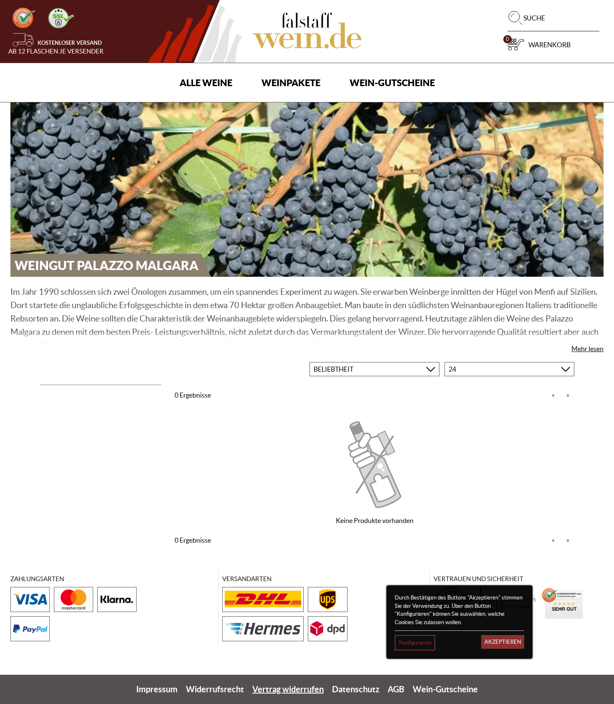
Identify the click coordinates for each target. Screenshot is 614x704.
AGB (396, 689)
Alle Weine (206, 82)
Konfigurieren (415, 643)
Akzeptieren (503, 642)
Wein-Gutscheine (392, 82)
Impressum (157, 689)
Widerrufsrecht (215, 689)
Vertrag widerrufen (288, 689)
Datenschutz (355, 689)
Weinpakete (290, 82)
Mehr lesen (587, 348)
